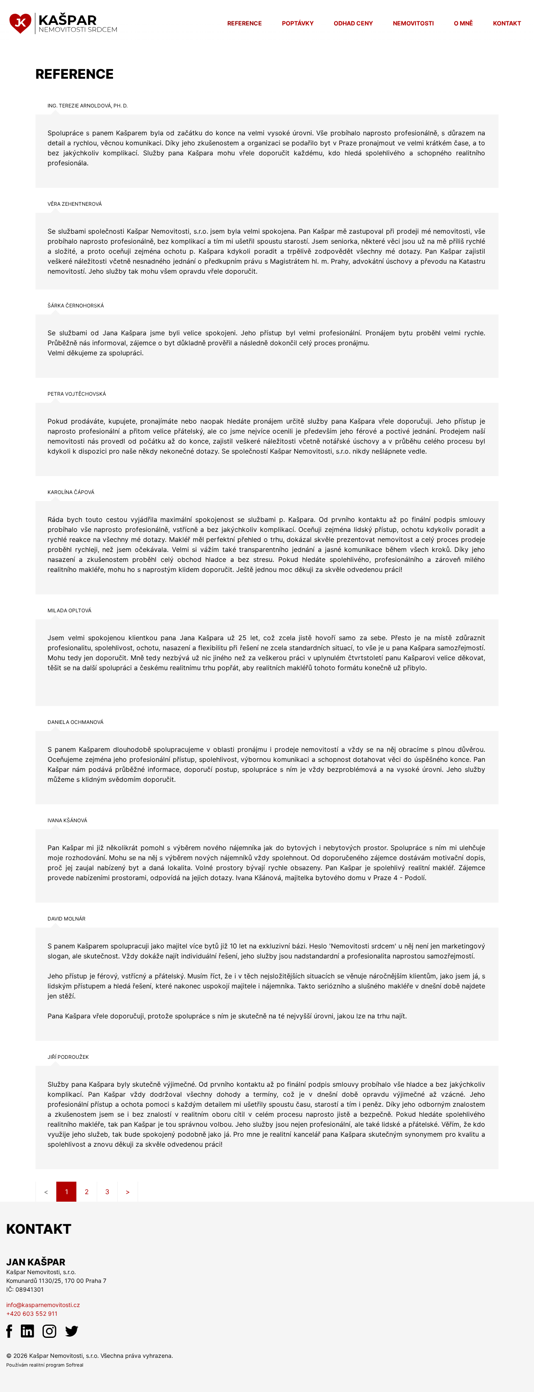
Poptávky (298, 23)
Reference (244, 23)
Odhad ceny (353, 23)
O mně (463, 23)
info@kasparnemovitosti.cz (43, 1304)
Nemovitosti (413, 23)
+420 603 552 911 (32, 1313)
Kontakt (507, 23)
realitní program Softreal (56, 1365)
